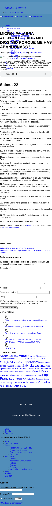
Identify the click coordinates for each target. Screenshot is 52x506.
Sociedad (39, 379)
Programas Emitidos (18, 450)
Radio (8, 31)
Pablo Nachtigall (35, 375)
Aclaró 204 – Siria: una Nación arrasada (17, 248)
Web (2, 297)
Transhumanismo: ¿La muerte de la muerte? (24, 327)
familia (10, 366)
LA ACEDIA (10, 348)
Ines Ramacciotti (15, 368)
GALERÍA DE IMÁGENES (22, 58)
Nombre (4, 288)
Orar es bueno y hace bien (21, 452)
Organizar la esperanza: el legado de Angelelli (25, 333)
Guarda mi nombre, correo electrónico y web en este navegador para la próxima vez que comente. (24, 302)
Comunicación (6, 359)
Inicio (7, 26)
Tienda (8, 431)
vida (25, 382)
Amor (23, 355)
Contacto (9, 433)
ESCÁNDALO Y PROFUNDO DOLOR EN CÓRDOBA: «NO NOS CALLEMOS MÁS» (23, 341)
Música (43, 371)
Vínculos (44, 382)
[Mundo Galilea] (22, 17)
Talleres (13, 459)
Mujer (35, 371)
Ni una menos (16, 375)
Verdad (18, 382)
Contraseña (5, 494)
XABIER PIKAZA (13, 386)
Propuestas (10, 456)
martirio (15, 372)
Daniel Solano (42, 359)
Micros (2, 27)
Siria (33, 379)
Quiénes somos (12, 28)
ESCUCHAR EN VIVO (15, 8)
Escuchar (14, 454)
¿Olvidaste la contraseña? (11, 503)
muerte (28, 372)
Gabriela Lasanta (33, 365)
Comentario (5, 268)
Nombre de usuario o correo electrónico (17, 487)
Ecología (4, 362)
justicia (38, 368)
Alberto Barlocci (9, 355)
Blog (7, 429)
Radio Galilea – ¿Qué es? (21, 448)
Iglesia (3, 369)
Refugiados (27, 379)
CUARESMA (32, 359)
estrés (3, 366)
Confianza (17, 359)
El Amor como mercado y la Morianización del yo (26, 320)
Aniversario (44, 356)
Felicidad (17, 366)
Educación (16, 362)
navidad (4, 375)
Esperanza (30, 362)
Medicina (22, 372)
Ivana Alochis (29, 369)
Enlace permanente (10, 228)
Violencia (33, 383)
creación (24, 359)
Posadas (13, 467)
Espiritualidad (44, 362)
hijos (48, 366)
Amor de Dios (34, 356)
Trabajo (9, 382)
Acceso (18, 499)
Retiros (13, 51)
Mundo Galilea (36, 53)
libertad (8, 371)
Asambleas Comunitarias (20, 461)
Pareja (18, 378)
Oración (26, 375)
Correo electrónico (8, 292)
